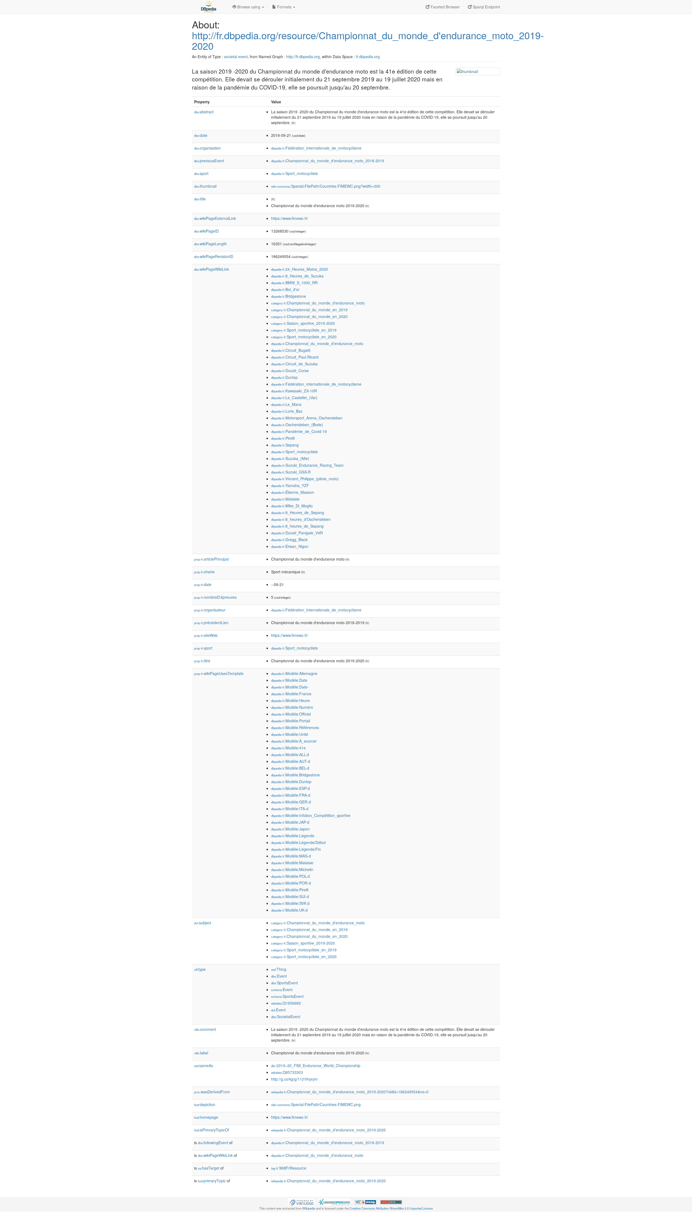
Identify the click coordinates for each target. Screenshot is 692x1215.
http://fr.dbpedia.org (303, 56)
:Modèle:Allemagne (294, 673)
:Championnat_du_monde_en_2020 (309, 316)
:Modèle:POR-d (291, 883)
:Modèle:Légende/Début (298, 842)
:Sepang (285, 445)
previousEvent (209, 160)
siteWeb (206, 635)
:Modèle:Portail (290, 720)
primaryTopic (212, 1180)
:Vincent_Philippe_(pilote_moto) (305, 478)
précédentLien (211, 622)
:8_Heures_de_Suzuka (297, 276)
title (200, 198)
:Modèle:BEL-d (290, 768)
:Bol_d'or (285, 289)
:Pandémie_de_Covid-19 (299, 431)
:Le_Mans (286, 404)
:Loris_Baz (286, 411)
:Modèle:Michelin (292, 869)
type (200, 969)
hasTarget (208, 1168)
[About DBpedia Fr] (208, 7)
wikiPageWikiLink (211, 269)
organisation (207, 148)
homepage (206, 1117)
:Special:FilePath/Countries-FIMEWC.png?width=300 (325, 186)
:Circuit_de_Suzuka (294, 363)
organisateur (209, 610)
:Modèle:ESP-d (290, 788)
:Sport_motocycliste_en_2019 (304, 330)
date (200, 135)
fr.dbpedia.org (368, 56)
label (201, 1052)
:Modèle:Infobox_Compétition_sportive (310, 815)
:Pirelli (283, 438)
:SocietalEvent (285, 1016)
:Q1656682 (286, 1003)
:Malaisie (285, 499)
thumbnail (205, 186)
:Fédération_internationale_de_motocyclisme (316, 148)
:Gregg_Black (289, 539)
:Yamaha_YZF (290, 485)
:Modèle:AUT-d (290, 761)
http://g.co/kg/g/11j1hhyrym (294, 1079)
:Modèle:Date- (290, 687)
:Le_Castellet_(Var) (294, 397)
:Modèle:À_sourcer (294, 741)
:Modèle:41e (288, 747)
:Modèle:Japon (290, 829)
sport (201, 173)
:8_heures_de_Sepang (297, 526)
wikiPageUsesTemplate (219, 673)
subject (202, 922)
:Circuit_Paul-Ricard (294, 357)
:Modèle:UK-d (289, 910)
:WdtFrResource (288, 1168)
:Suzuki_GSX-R (291, 472)
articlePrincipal (211, 559)
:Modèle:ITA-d (289, 808)
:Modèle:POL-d (290, 876)
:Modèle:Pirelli (289, 889)
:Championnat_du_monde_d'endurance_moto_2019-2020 (328, 1130)
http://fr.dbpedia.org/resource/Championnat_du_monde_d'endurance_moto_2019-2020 (368, 40)
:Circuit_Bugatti (290, 350)
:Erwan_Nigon (289, 546)
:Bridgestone (288, 296)
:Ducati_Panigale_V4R (297, 532)
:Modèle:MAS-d (291, 856)
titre (202, 660)
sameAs (203, 1065)
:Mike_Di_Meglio (292, 505)
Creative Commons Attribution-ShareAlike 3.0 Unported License (391, 1208)
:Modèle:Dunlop (291, 781)
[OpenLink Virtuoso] (301, 1202)
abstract (204, 111)
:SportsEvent (284, 982)
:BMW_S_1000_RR (294, 282)
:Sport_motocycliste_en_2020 (304, 336)
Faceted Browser (445, 6)
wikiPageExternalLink (215, 218)
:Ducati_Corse (290, 370)
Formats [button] (284, 6)
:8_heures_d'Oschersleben (301, 519)
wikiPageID (206, 231)
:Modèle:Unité (289, 734)
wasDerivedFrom (212, 1091)
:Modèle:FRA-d (290, 795)
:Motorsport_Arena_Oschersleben (306, 418)
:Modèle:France (291, 693)
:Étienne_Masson (292, 492)
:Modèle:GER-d (291, 802)
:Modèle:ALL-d (290, 754)
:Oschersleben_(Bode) (297, 424)
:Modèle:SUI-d (290, 896)
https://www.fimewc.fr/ (289, 218)
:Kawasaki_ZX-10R (294, 390)
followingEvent (213, 1142)
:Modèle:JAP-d (290, 822)
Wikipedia (308, 1208)
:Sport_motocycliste (294, 173)
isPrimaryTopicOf (211, 1130)
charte (204, 571)
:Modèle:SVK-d (290, 903)
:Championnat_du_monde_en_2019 (309, 309)
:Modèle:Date (289, 680)
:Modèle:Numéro (292, 707)
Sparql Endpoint (486, 6)
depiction (204, 1104)
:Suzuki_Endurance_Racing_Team (307, 465)
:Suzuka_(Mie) (290, 458)
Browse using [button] (248, 6)
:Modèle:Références (295, 727)
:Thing (278, 969)
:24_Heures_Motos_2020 (299, 269)
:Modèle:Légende (292, 835)
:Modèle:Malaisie (292, 862)
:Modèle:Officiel (291, 714)
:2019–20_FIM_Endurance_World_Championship (315, 1065)
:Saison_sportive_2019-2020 (303, 323)
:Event (279, 976)
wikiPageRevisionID (213, 256)
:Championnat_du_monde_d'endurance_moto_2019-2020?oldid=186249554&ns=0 (349, 1091)
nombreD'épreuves (215, 597)
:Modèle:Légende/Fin (296, 849)
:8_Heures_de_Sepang (297, 512)
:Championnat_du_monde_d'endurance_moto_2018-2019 (327, 160)
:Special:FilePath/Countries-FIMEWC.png (316, 1104)
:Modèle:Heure (290, 700)
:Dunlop (284, 377)
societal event (236, 56)
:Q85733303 (287, 1072)
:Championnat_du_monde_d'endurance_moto (318, 303)
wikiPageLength (210, 243)
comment (205, 1029)
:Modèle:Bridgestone (295, 774)
